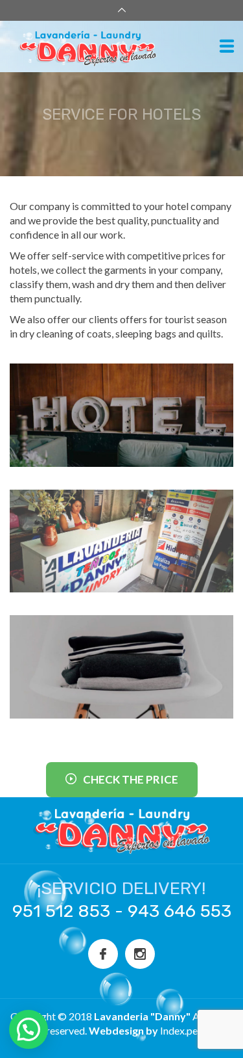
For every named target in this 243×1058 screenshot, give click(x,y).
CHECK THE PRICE (130, 779)
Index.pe (179, 1030)
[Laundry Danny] (116, 47)
